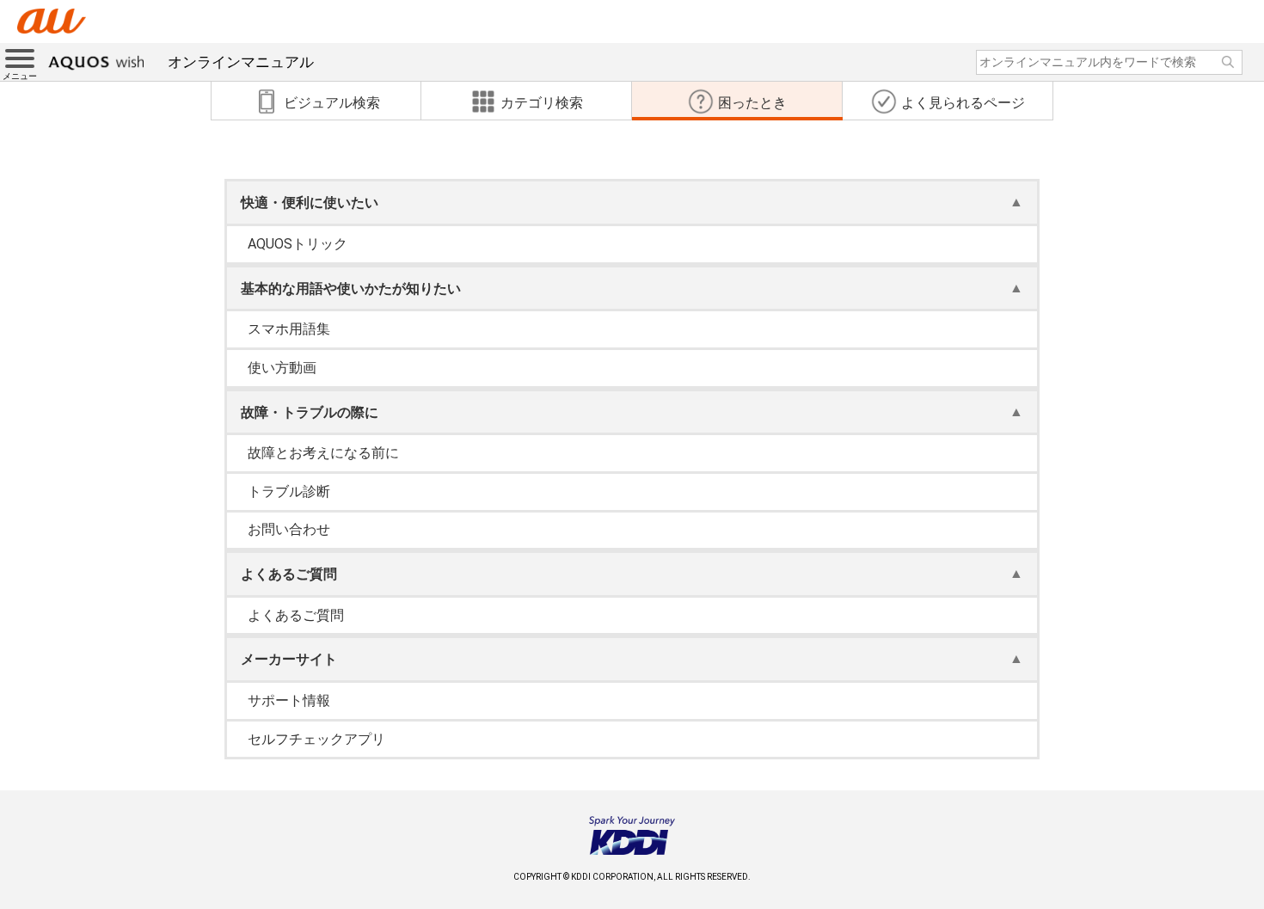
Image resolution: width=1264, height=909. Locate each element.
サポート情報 (289, 700)
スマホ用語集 (289, 329)
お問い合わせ (289, 529)
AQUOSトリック (297, 244)
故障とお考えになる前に (323, 453)
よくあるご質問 (296, 615)
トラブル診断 (289, 491)
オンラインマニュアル (241, 62)
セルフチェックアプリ (316, 739)
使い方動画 (282, 367)
